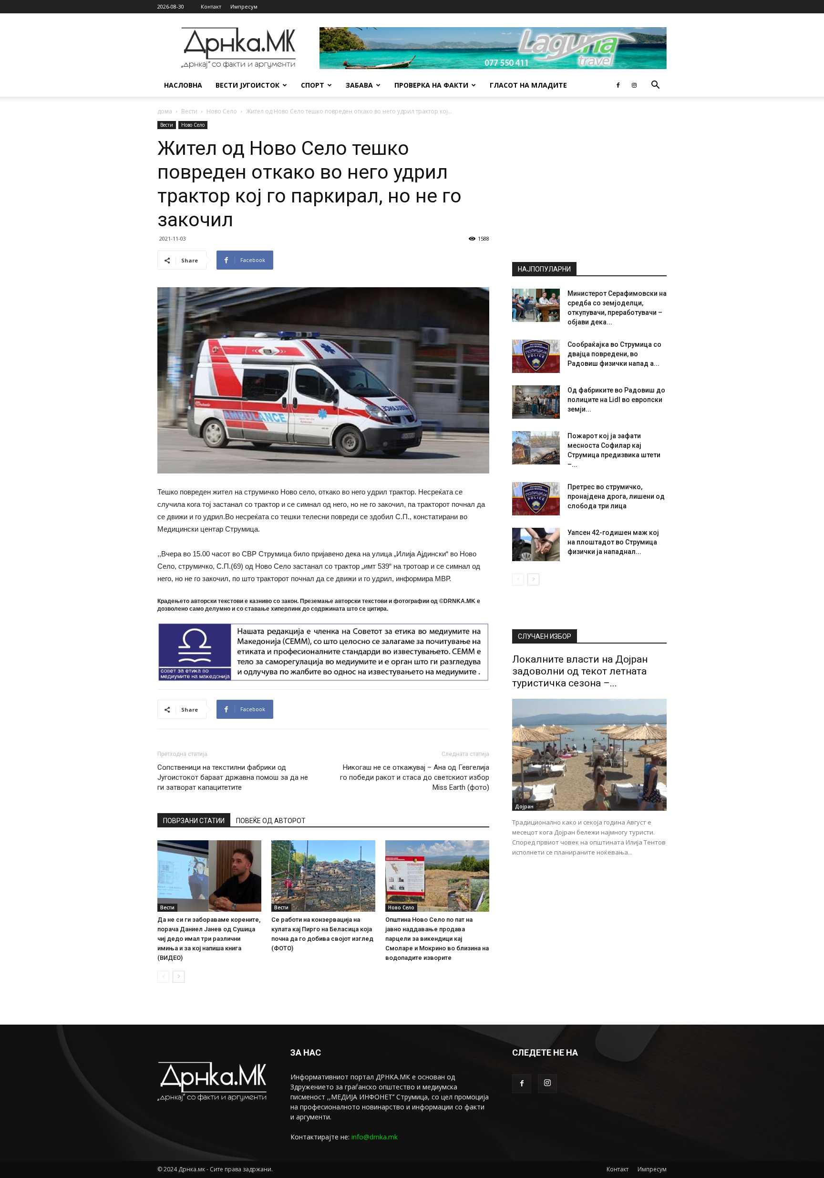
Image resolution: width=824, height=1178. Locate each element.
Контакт (211, 6)
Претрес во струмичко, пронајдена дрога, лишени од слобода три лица (616, 496)
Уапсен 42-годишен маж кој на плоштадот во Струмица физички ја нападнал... (613, 542)
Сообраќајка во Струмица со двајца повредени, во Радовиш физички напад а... (614, 354)
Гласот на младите (528, 85)
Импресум (244, 6)
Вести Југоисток (247, 85)
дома (164, 111)
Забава (359, 85)
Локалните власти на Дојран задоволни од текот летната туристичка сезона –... (580, 671)
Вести (189, 111)
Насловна (183, 85)
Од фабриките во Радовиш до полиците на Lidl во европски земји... (616, 399)
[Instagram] (634, 85)
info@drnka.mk (374, 1136)
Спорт (312, 85)
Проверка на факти (431, 85)
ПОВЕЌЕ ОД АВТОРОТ (271, 821)
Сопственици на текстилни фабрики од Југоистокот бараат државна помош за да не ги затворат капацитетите (232, 777)
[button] (655, 86)
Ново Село (221, 111)
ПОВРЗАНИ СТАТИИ (194, 821)
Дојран (524, 806)
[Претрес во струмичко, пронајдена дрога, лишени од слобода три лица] (536, 498)
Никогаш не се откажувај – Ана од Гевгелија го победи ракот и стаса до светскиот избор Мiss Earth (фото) (414, 777)
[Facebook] (618, 85)
